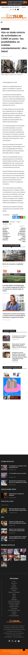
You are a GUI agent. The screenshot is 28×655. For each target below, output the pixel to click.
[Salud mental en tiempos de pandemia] (4, 496)
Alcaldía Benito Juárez (14, 610)
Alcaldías (14, 612)
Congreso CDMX (14, 605)
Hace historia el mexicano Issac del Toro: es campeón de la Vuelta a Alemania (18, 482)
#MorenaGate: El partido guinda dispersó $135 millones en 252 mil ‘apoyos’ (19, 345)
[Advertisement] (14, 413)
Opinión (14, 597)
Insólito (14, 590)
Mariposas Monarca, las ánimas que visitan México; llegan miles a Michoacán (18, 510)
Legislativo (14, 599)
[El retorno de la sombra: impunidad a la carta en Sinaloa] (10, 560)
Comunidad (14, 608)
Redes (14, 594)
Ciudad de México (5, 28)
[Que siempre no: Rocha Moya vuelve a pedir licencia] (23, 554)
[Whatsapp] (24, 217)
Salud (10, 223)
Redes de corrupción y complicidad (13, 264)
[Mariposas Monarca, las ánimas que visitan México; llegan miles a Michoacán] (4, 511)
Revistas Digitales (14, 615)
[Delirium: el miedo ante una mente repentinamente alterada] (4, 524)
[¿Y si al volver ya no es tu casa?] (4, 475)
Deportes (14, 586)
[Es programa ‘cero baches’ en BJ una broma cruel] (7, 338)
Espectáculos (14, 588)
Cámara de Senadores (14, 603)
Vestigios (14, 614)
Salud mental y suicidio (7, 501)
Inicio (14, 581)
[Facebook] (13, 217)
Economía (5, 223)
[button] (24, 2)
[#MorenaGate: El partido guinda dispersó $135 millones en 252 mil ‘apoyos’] (7, 346)
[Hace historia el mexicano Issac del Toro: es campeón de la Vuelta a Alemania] (4, 483)
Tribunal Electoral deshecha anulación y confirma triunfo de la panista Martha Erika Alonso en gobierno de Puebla (14, 315)
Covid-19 (18, 221)
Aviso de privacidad (14, 652)
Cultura (14, 585)
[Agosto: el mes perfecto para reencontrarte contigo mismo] (4, 531)
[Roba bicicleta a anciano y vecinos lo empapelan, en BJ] (4, 566)
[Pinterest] (21, 217)
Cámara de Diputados (14, 601)
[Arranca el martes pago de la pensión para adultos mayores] (4, 560)
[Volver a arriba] (24, 650)
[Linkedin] (19, 217)
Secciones (14, 583)
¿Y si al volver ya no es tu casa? (17, 473)
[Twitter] (16, 217)
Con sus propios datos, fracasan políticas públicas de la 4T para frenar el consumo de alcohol (17, 538)
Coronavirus (12, 221)
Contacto (24, 7)
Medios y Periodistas (14, 592)
